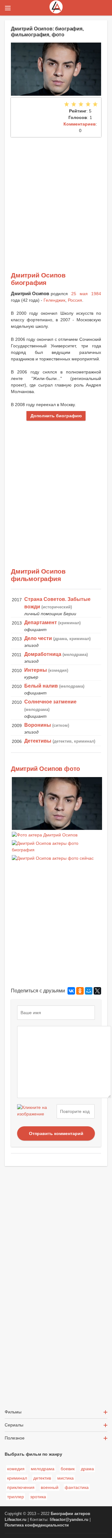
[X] (97, 991)
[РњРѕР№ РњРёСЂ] (88, 991)
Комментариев (79, 123)
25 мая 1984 (86, 293)
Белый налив (41, 686)
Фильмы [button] (13, 1411)
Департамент (40, 622)
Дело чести (38, 638)
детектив (42, 1478)
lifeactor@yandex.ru (69, 1519)
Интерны (35, 670)
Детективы (37, 741)
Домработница (42, 654)
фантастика (77, 1487)
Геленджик (54, 300)
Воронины (37, 725)
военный (49, 1487)
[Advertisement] (56, 196)
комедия (16, 1468)
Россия (75, 300)
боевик (68, 1468)
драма (87, 1468)
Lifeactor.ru (15, 1519)
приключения (21, 1487)
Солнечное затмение (50, 701)
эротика (38, 1496)
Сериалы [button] (14, 1424)
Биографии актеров (70, 1514)
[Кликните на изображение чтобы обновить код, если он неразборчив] (36, 1111)
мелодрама (42, 1468)
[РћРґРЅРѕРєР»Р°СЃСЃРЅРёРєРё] (80, 991)
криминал (17, 1478)
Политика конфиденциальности (37, 1525)
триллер (15, 1496)
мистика (65, 1478)
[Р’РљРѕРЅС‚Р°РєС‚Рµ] (71, 991)
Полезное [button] (15, 1437)
